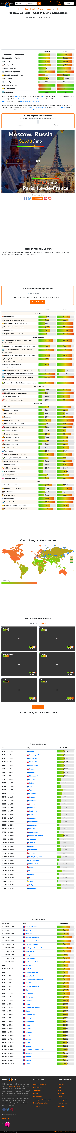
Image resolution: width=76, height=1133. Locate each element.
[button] (25, 198)
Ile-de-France (38, 1097)
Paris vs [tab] (44, 624)
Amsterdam (62, 1103)
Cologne (61, 1106)
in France (64, 107)
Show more (38, 707)
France (40, 9)
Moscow (49, 9)
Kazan (35, 1093)
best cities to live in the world (34, 110)
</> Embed (38, 198)
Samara (61, 1093)
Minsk (60, 1087)
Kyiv (59, 1090)
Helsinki (61, 1084)
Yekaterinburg (38, 1090)
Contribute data (38, 302)
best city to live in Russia (38, 107)
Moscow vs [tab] (33, 624)
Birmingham (62, 1100)
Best (59, 4)
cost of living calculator (14, 1086)
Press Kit (5, 1119)
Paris (56, 9)
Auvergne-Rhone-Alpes (42, 1100)
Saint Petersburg (39, 1084)
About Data (58, 1132)
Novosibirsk (37, 1087)
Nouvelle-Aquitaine (40, 1103)
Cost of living (55, 2)
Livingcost (47, 17)
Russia (32, 9)
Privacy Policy (70, 1132)
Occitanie (36, 1106)
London (60, 1097)
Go (40, 3)
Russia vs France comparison (30, 101)
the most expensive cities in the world (31, 99)
